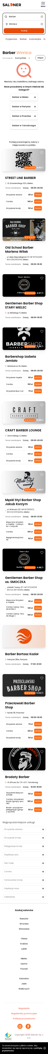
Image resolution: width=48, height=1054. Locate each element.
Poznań (24, 968)
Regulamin (24, 1008)
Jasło (24, 983)
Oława (24, 938)
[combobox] (24, 16)
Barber (23, 39)
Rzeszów (24, 918)
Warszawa (24, 928)
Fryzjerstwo (11, 39)
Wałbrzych (24, 988)
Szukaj (24, 30)
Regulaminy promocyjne (24, 1013)
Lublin (24, 948)
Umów (38, 194)
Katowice (24, 978)
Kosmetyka (35, 39)
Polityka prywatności (24, 1018)
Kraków (24, 943)
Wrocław (24, 923)
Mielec (24, 958)
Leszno (24, 963)
